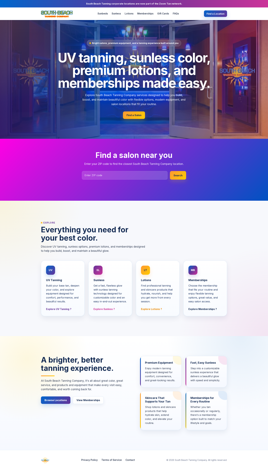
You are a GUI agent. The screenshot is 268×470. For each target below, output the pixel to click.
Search (178, 175)
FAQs (176, 13)
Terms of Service (111, 460)
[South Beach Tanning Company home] (57, 13)
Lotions (129, 13)
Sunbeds (103, 13)
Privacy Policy (89, 460)
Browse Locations (56, 400)
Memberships (145, 13)
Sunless (116, 13)
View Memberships (88, 400)
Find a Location (215, 13)
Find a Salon (134, 115)
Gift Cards (163, 13)
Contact (130, 460)
